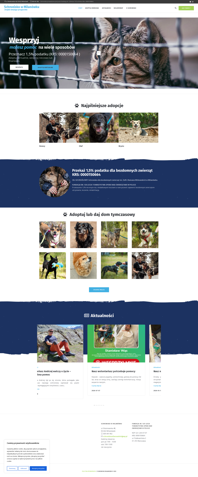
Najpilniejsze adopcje (102, 105)
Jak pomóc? (186, 8)
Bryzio (121, 146)
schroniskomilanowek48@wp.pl (115, 433)
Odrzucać (24, 468)
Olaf (81, 146)
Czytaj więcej (48, 386)
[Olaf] (99, 128)
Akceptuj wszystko (38, 468)
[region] (27, 456)
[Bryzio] (138, 128)
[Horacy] (59, 128)
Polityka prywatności (89, 468)
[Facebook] (190, 1)
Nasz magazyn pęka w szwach (122, 371)
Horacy (42, 146)
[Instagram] (192, 1)
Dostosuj (12, 468)
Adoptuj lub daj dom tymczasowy (102, 214)
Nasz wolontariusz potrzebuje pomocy (65, 371)
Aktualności (47, 367)
